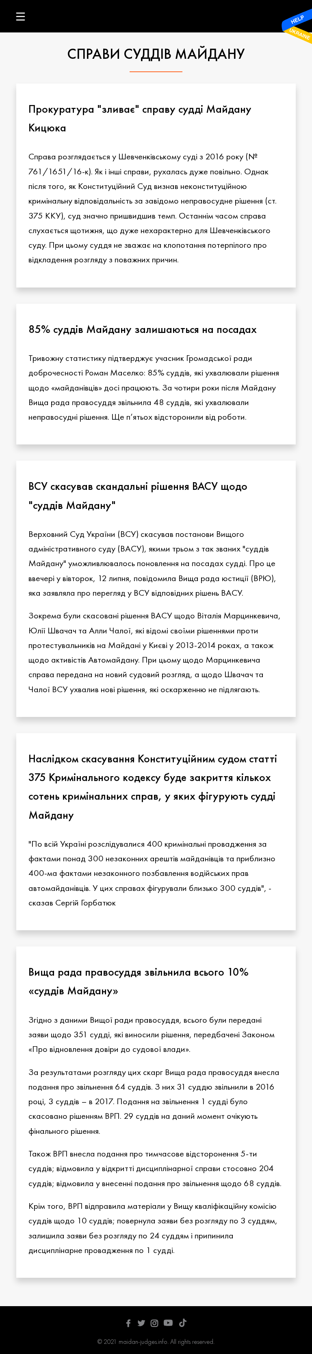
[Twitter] (141, 1324)
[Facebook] (128, 1324)
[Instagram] (154, 1324)
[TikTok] (182, 1323)
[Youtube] (168, 1323)
